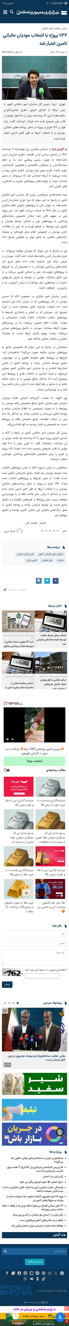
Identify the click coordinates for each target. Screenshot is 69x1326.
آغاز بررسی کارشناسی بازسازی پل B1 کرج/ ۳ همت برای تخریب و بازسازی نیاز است (35, 1169)
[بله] (37, 1274)
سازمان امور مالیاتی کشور (51, 554)
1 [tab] (17, 1003)
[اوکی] (37, 1279)
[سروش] (19, 1274)
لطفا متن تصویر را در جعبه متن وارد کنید (46, 970)
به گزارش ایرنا (59, 149)
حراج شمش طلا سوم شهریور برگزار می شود (41, 1182)
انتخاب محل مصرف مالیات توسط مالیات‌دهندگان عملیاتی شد (51, 640)
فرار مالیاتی (47, 560)
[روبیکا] (49, 1274)
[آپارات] (43, 1274)
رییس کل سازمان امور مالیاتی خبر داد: (18, 636)
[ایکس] (55, 1274)
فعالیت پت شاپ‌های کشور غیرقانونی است (41, 1220)
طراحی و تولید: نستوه (33, 1302)
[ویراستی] (13, 1274)
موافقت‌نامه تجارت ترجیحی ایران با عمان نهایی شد (37, 1226)
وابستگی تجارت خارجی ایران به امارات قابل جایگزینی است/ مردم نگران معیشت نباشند (32, 1189)
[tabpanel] (34, 1038)
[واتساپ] (25, 1279)
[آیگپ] (31, 1274)
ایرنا (38, 12)
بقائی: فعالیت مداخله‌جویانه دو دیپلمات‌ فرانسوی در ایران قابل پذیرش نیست (36, 1058)
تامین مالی (31, 560)
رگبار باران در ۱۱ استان (53, 1177)
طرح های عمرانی (25, 554)
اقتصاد (42, 523)
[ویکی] (31, 1279)
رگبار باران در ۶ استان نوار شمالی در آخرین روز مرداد (38, 1215)
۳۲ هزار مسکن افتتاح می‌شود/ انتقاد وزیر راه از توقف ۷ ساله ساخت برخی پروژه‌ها (32, 1208)
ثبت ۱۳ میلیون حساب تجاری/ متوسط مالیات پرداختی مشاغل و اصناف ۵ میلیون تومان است (18, 646)
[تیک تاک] (43, 1279)
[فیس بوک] (7, 1274)
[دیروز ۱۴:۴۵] (34, 1030)
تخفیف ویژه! (34, 761)
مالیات (60, 560)
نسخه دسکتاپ (34, 1262)
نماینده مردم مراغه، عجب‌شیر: (52, 676)
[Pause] (7, 739)
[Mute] (13, 739)
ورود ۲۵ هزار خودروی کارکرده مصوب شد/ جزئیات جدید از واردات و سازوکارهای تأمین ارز (34, 1198)
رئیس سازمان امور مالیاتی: (54, 29)
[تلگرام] (62, 1274)
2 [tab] (13, 1003)
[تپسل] (5, 703)
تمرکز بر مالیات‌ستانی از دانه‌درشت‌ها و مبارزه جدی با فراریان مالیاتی (19, 687)
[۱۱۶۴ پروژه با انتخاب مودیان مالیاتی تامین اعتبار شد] (34, 78)
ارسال (7, 985)
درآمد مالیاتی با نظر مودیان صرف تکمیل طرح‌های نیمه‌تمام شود (53, 684)
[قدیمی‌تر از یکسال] (50, 621)
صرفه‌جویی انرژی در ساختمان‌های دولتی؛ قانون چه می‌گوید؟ (37, 1160)
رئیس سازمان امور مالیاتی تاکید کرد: (19, 678)
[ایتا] (25, 1274)
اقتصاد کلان (31, 523)
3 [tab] (9, 1003)
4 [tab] (5, 1003)
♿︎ (60, 1316)
